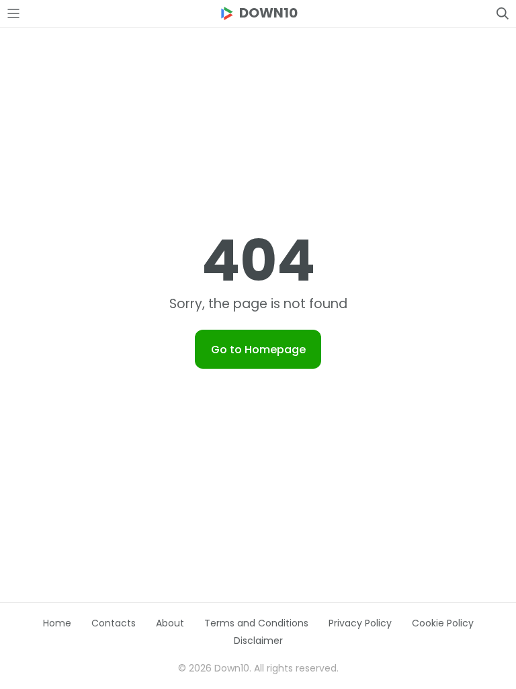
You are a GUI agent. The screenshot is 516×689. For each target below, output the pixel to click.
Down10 (268, 13)
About (170, 623)
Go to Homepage (258, 349)
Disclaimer (258, 640)
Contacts (113, 623)
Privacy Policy (360, 623)
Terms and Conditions (256, 623)
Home (57, 623)
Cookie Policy (443, 623)
